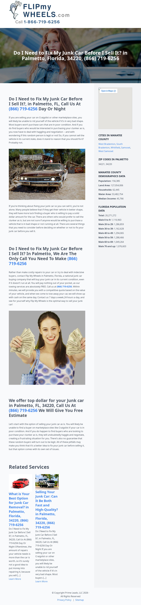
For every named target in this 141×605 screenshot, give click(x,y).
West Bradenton (106, 143)
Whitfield (115, 147)
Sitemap (79, 599)
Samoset (125, 147)
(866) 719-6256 (23, 109)
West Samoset (105, 151)
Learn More (15, 578)
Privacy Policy (64, 599)
